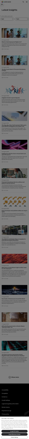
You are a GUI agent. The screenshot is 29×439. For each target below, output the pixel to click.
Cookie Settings (14, 437)
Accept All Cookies (14, 431)
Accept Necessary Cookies (14, 434)
